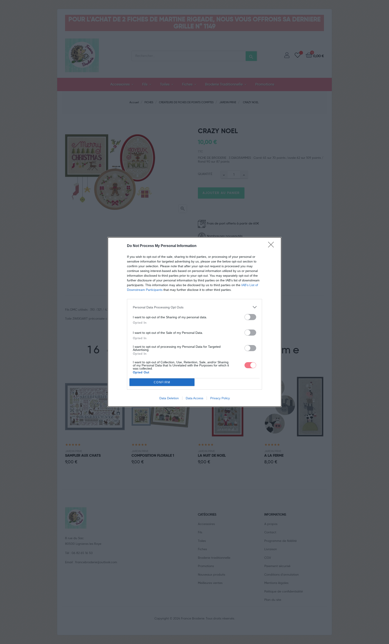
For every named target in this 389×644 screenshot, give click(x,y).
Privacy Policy (220, 398)
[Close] (272, 246)
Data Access (194, 398)
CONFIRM (162, 382)
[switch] (250, 317)
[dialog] (194, 322)
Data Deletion (169, 398)
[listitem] (194, 307)
